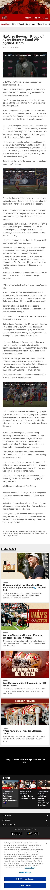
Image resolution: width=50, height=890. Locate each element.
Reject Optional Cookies (25, 879)
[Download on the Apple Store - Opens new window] (16, 834)
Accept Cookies (25, 886)
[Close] (46, 843)
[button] (25, 65)
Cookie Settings (25, 872)
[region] (25, 864)
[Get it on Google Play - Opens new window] (32, 835)
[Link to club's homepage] (4, 17)
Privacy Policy (30, 868)
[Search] (42, 17)
